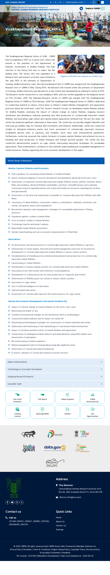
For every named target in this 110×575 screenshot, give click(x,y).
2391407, (28, 521)
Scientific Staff (14, 384)
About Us (60, 521)
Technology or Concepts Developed (25, 369)
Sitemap (59, 529)
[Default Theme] (102, 2)
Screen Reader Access (74, 2)
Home (16, 35)
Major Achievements (17, 362)
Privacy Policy (16, 549)
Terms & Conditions (42, 549)
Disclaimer (27, 549)
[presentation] (60, 67)
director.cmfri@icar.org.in (70, 497)
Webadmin (41, 556)
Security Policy (92, 549)
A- (51, 2)
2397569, (45, 521)
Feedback (66, 552)
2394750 (24, 524)
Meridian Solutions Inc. (86, 546)
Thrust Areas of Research (20, 160)
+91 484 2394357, (16, 521)
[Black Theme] (98, 2)
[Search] (94, 2)
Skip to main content (15, 2)
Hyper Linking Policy (60, 549)
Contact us (61, 525)
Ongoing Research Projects (20, 376)
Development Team (56, 556)
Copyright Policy (78, 549)
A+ (60, 2)
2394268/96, (14, 524)
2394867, (37, 521)
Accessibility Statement (50, 552)
